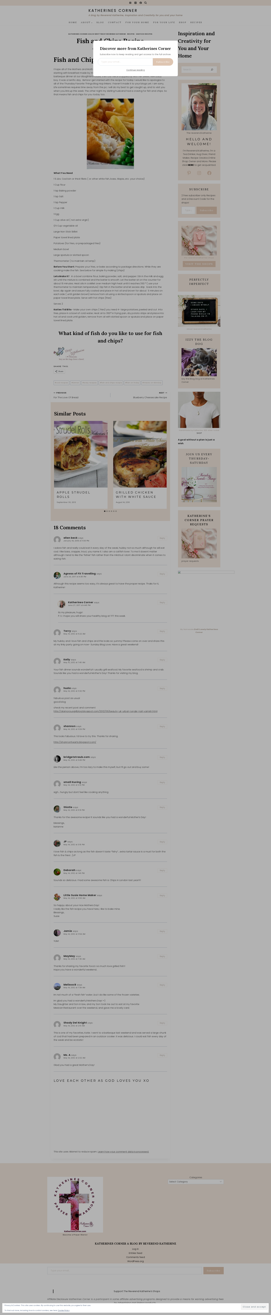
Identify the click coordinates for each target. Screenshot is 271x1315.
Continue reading (135, 70)
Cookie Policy (64, 1310)
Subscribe (163, 61)
